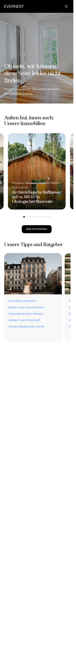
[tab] (24, 217)
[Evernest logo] (14, 6)
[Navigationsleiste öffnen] (66, 6)
